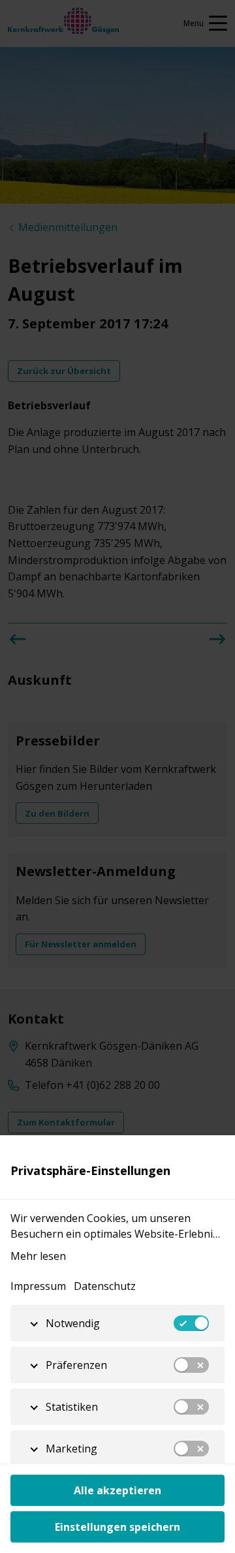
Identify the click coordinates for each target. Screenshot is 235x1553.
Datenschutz (105, 1286)
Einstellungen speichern (117, 1527)
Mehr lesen (38, 1256)
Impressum (38, 1286)
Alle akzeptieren (117, 1490)
